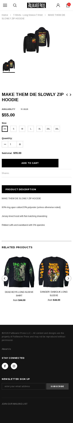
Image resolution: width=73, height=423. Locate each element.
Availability (8, 109)
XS (5, 129)
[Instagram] (14, 366)
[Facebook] (5, 366)
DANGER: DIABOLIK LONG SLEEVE (54, 294)
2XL (48, 129)
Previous (67, 95)
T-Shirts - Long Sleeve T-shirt (28, 15)
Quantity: (7, 138)
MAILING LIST (20, 404)
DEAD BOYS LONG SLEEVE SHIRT (19, 294)
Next (70, 95)
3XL (57, 129)
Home (5, 15)
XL (39, 129)
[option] (36, 39)
